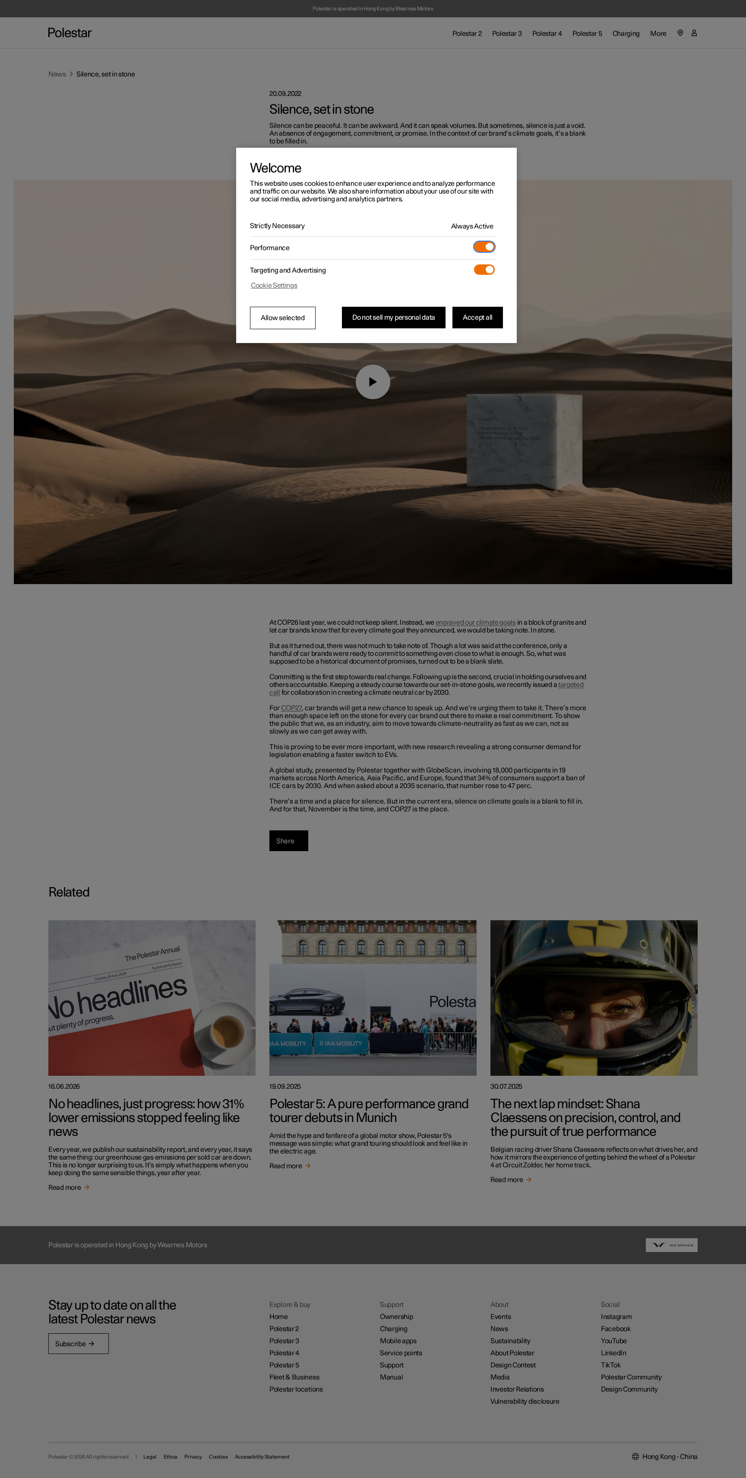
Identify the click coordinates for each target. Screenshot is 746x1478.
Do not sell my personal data (393, 317)
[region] (376, 245)
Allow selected (283, 318)
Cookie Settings (274, 285)
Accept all (478, 317)
